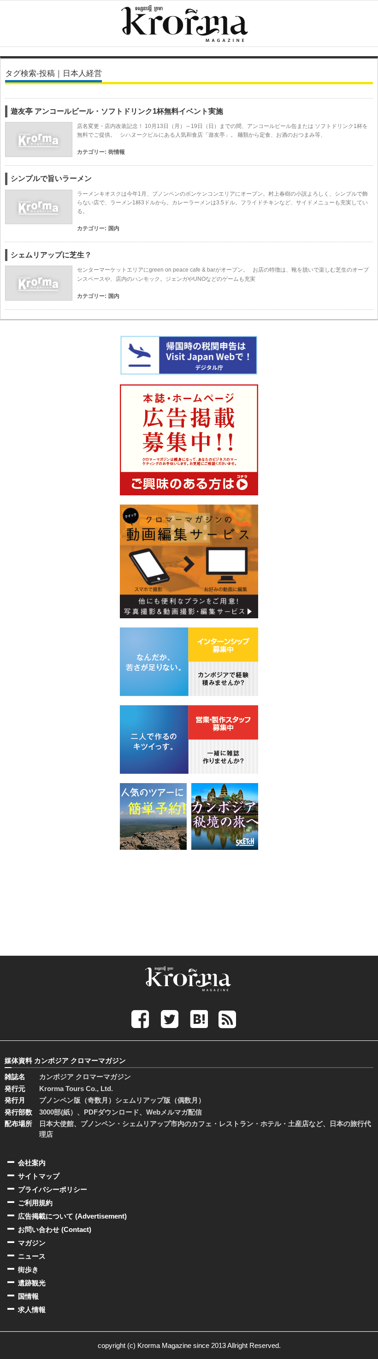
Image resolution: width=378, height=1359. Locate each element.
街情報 (116, 152)
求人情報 (32, 1309)
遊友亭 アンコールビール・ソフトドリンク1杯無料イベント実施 (117, 111)
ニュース (32, 1256)
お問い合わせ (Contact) (54, 1229)
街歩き (28, 1269)
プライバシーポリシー (52, 1189)
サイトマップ (38, 1176)
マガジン (32, 1243)
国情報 (28, 1296)
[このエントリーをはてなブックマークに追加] (199, 1019)
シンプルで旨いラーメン (51, 178)
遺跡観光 (32, 1283)
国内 (113, 228)
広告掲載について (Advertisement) (72, 1216)
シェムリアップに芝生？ (51, 255)
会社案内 (32, 1163)
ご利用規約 (35, 1203)
